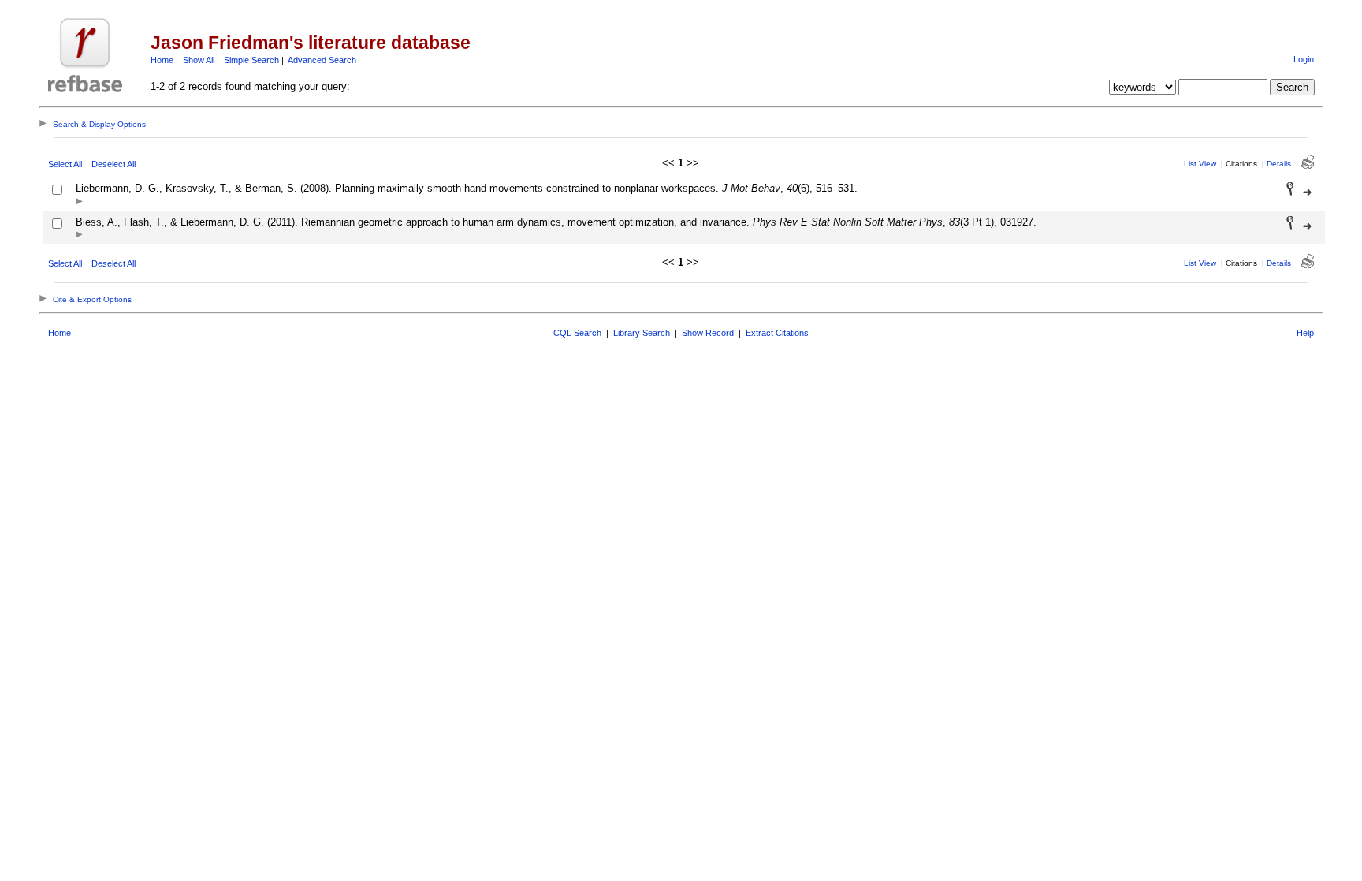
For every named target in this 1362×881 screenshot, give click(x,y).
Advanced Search (322, 60)
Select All (65, 164)
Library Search (641, 333)
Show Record (708, 333)
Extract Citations (777, 333)
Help (1305, 333)
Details (1279, 163)
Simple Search (251, 60)
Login (1303, 59)
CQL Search (577, 333)
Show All (198, 60)
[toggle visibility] (79, 202)
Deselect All (113, 164)
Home (162, 60)
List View (1200, 163)
